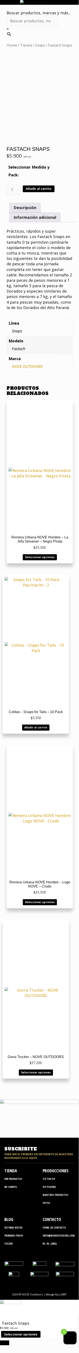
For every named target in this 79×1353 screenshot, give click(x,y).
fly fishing (49, 1187)
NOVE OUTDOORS (27, 366)
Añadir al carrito (38, 189)
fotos (46, 1203)
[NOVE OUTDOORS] (34, 2)
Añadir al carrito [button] (35, 727)
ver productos (13, 1179)
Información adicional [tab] (35, 217)
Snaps (40, 45)
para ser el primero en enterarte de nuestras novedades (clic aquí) (38, 1156)
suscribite (20, 1149)
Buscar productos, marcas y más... (39, 12)
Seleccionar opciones (40, 557)
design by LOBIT (56, 1294)
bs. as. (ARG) (50, 1243)
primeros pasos (13, 1235)
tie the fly (49, 1179)
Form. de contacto (54, 1227)
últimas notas (13, 1227)
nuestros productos (55, 1195)
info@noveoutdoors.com (59, 1235)
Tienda (26, 45)
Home (12, 45)
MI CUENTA (10, 1187)
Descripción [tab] (25, 207)
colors (8, 1243)
